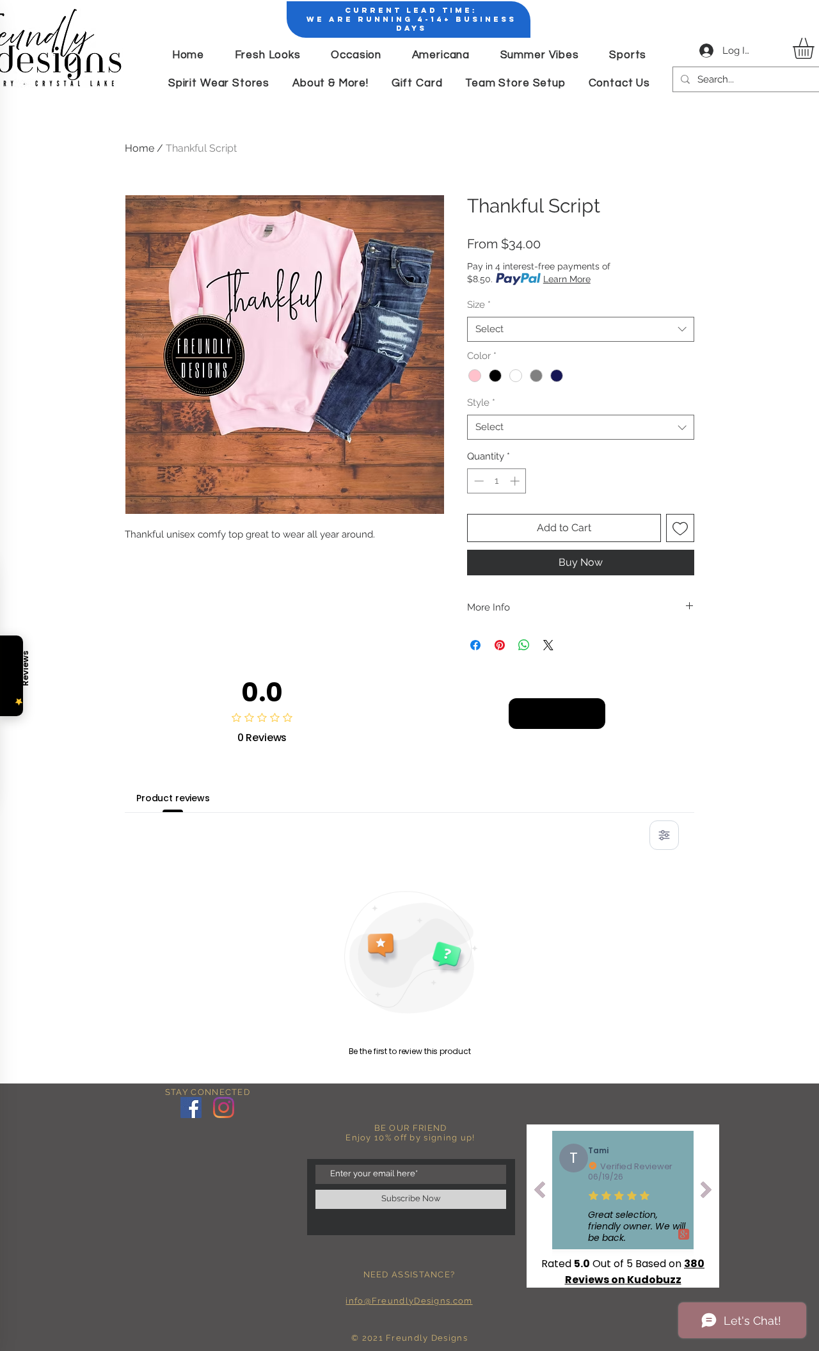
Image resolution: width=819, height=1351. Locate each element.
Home (139, 148)
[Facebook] (191, 1107)
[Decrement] (477, 481)
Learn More (567, 279)
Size (479, 304)
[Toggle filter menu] (664, 835)
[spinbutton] (496, 481)
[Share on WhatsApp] (524, 645)
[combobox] (580, 329)
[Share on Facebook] (475, 645)
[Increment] (516, 481)
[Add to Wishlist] (680, 528)
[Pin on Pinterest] (499, 645)
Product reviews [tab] (173, 798)
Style (481, 402)
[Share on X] (548, 645)
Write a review (557, 713)
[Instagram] (223, 1107)
